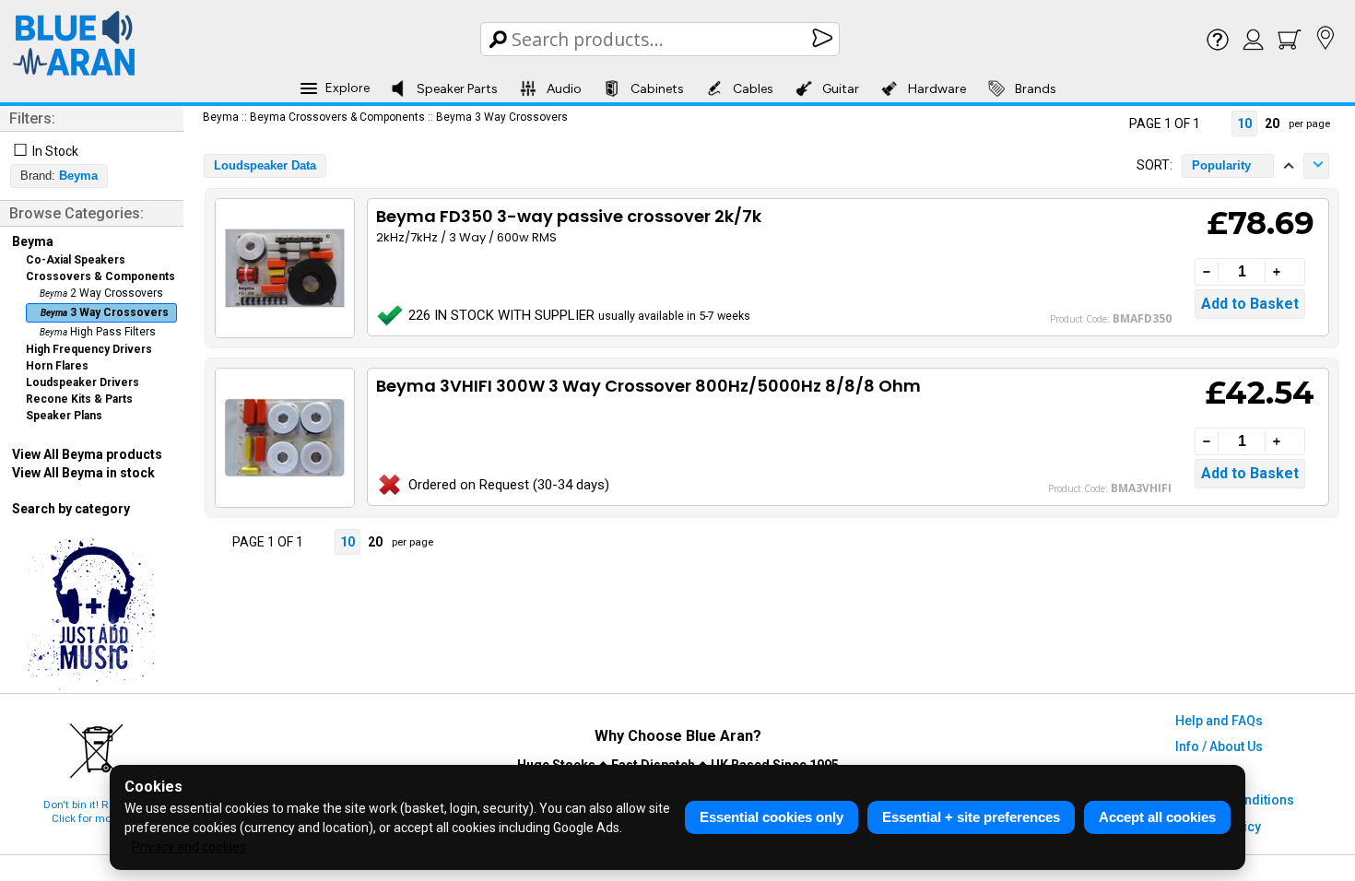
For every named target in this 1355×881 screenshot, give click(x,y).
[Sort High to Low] (1316, 166)
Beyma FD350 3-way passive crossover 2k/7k (568, 216)
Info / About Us (1219, 746)
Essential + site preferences (971, 817)
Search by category (71, 508)
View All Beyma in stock (83, 472)
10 (1244, 123)
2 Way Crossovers (101, 293)
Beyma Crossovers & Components (337, 117)
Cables (753, 89)
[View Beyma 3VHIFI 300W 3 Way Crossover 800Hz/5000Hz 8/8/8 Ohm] (284, 438)
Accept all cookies (1157, 817)
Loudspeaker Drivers (82, 382)
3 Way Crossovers (105, 312)
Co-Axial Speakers (75, 259)
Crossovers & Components (100, 276)
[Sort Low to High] (1289, 166)
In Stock (55, 151)
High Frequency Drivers (89, 349)
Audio (564, 89)
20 (1272, 123)
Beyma (32, 241)
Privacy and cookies (189, 847)
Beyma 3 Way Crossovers (502, 117)
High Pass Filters (98, 331)
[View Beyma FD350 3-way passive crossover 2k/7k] (284, 268)
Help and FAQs (1219, 720)
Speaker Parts (457, 89)
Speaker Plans (64, 415)
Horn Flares (57, 365)
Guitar (840, 89)
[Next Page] (1217, 123)
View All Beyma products (87, 454)
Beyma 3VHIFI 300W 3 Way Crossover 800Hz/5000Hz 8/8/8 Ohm (648, 385)
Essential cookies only (771, 817)
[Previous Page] (1112, 123)
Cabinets (657, 89)
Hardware (937, 89)
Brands (1035, 89)
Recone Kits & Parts (79, 399)
